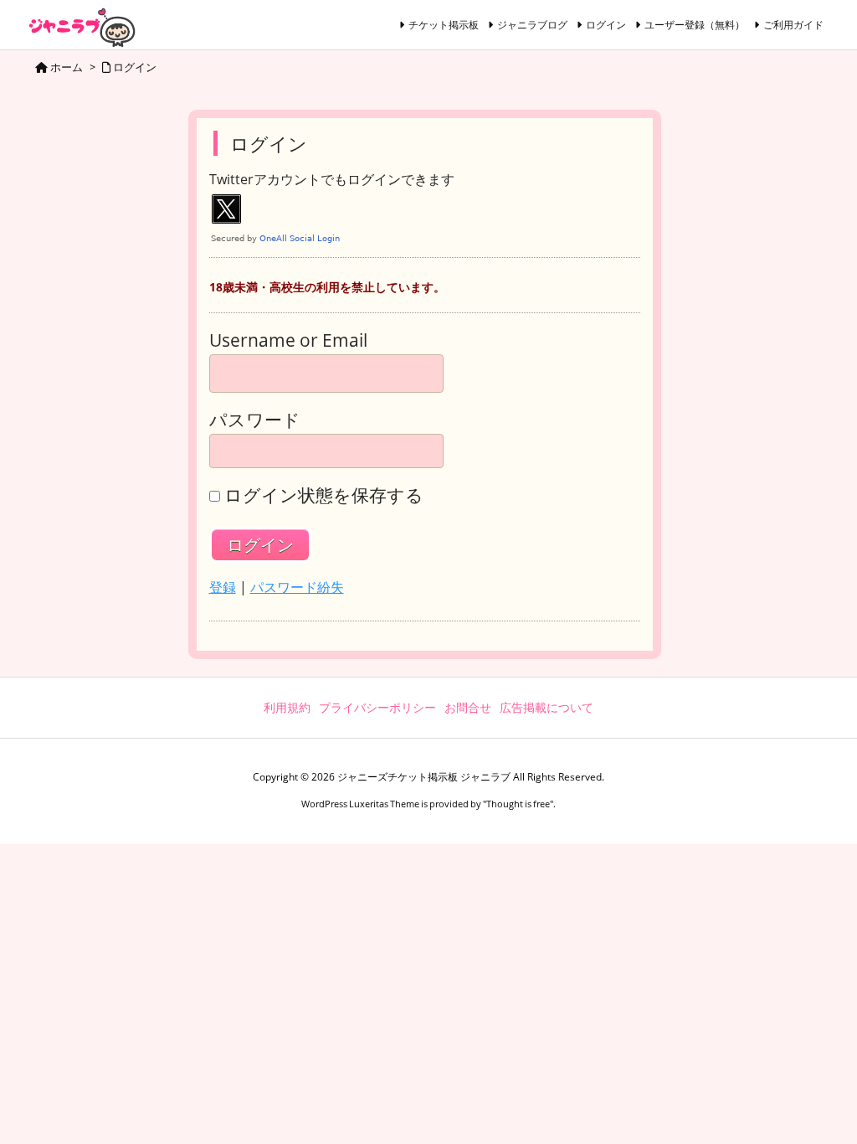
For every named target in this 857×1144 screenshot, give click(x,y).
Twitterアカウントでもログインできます (331, 180)
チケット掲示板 (443, 25)
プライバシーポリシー (377, 707)
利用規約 (287, 707)
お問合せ (467, 707)
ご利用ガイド (793, 25)
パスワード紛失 (297, 587)
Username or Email (288, 340)
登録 (222, 587)
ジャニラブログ (532, 25)
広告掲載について (546, 707)
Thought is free (518, 803)
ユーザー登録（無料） (694, 25)
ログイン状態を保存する (323, 495)
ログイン (606, 25)
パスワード (254, 420)
